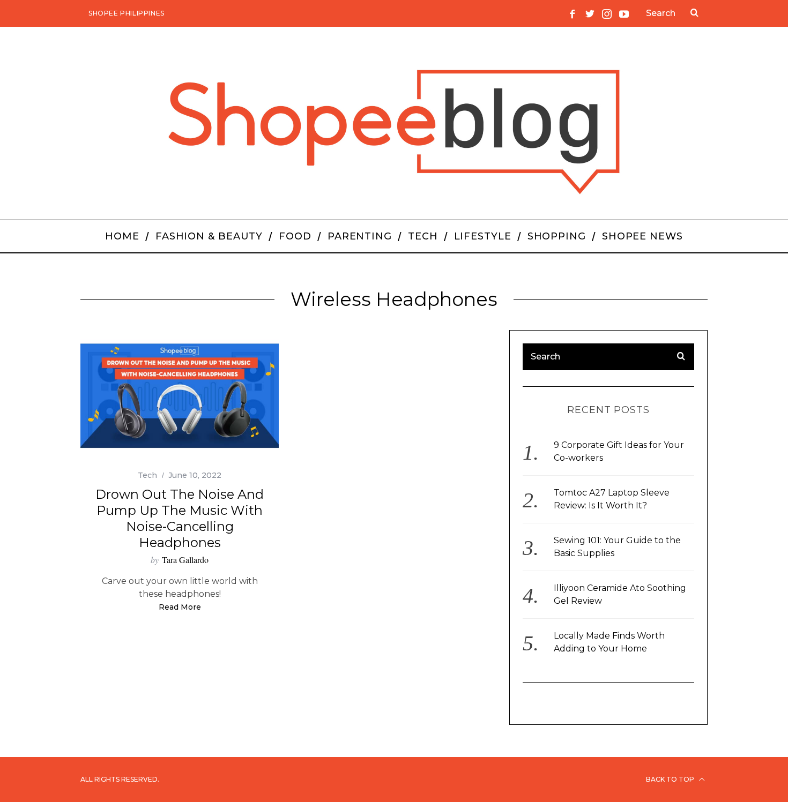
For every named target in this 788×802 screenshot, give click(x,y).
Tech (147, 475)
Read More (180, 607)
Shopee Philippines (126, 13)
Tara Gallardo (185, 559)
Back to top (671, 779)
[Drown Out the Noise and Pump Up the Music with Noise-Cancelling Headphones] (179, 396)
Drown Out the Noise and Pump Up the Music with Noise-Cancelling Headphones (179, 518)
